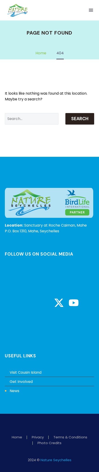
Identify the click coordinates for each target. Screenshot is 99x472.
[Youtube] (74, 303)
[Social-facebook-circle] (15, 303)
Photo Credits (49, 443)
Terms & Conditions (70, 437)
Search (79, 119)
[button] (81, 10)
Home (17, 437)
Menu (91, 10)
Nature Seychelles (56, 459)
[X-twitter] (59, 303)
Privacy (38, 437)
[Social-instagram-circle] (29, 303)
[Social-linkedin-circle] (44, 303)
